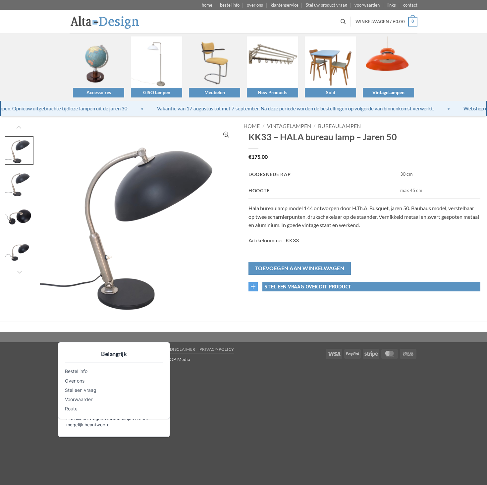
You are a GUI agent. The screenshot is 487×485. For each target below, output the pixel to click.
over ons (255, 5)
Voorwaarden (79, 399)
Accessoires (98, 92)
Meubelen (214, 92)
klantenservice (284, 5)
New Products (272, 92)
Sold (330, 92)
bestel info (230, 5)
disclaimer (182, 349)
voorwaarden (367, 5)
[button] (386, 22)
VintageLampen (388, 92)
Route (71, 408)
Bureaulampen (339, 126)
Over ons (74, 381)
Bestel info (76, 371)
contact (410, 5)
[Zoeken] (343, 21)
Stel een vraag (80, 390)
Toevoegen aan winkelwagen (300, 268)
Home (252, 126)
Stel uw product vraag (326, 5)
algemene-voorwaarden (137, 349)
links (391, 5)
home (207, 5)
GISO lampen (156, 92)
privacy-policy (216, 349)
